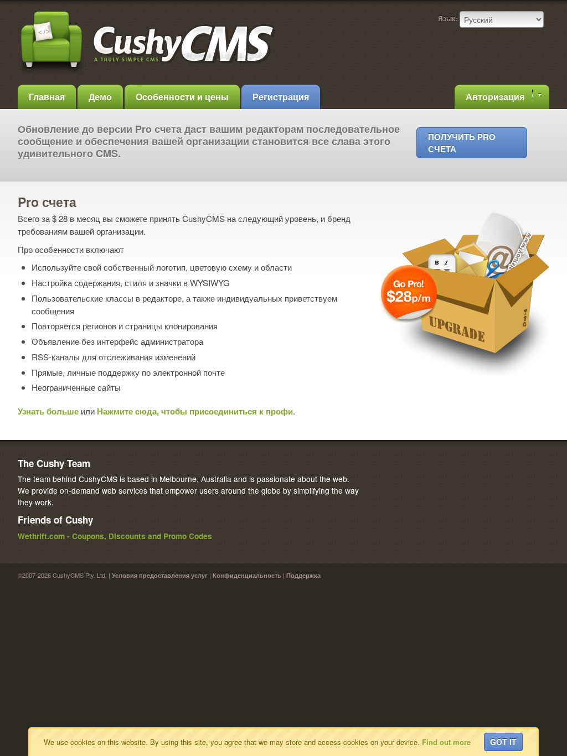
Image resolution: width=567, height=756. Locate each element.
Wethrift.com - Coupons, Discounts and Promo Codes (115, 535)
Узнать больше (48, 411)
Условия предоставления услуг (160, 575)
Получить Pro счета (462, 143)
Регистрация (280, 96)
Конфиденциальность (247, 575)
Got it (503, 741)
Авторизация (496, 96)
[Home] (148, 73)
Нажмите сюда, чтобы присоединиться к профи (195, 411)
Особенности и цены (182, 96)
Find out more (446, 742)
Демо (100, 96)
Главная (47, 96)
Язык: (447, 18)
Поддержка (303, 575)
